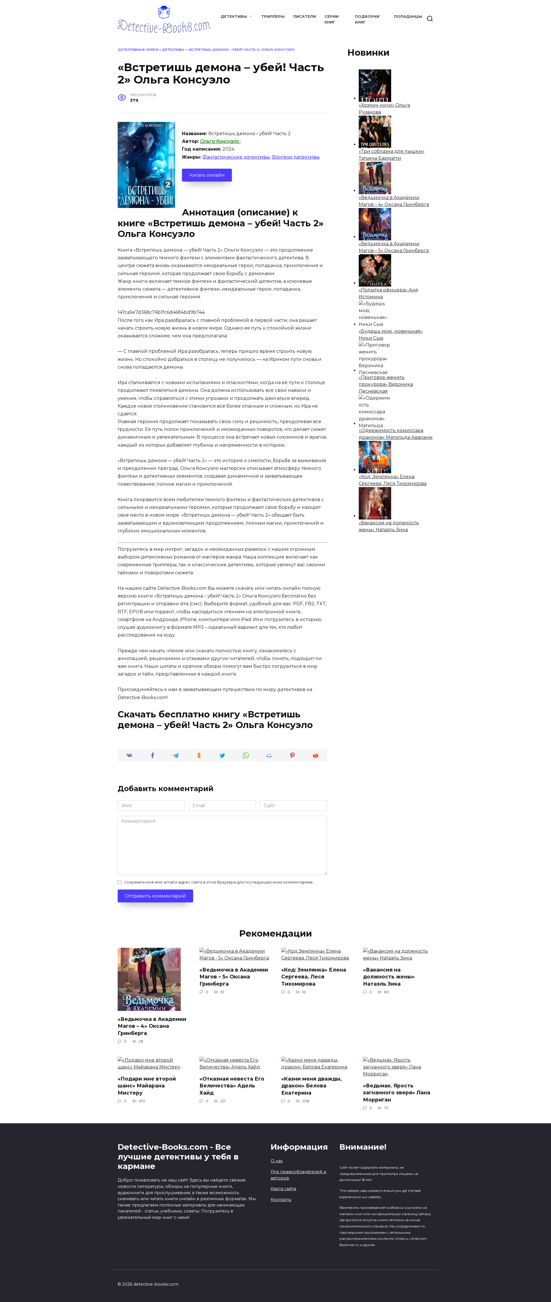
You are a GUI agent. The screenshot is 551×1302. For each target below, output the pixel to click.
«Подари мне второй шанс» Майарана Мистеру (147, 1085)
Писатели (304, 16)
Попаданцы (408, 16)
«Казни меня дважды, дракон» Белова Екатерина (311, 1085)
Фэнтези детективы (296, 157)
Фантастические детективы (236, 157)
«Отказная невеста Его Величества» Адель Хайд (231, 1085)
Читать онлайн (207, 175)
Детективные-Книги (138, 50)
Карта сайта (283, 1188)
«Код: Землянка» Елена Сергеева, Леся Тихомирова (313, 976)
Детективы (234, 16)
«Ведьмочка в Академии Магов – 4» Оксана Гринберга (152, 1026)
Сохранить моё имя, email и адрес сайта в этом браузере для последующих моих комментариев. (218, 882)
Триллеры (273, 16)
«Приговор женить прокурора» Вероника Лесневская (386, 384)
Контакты (281, 1199)
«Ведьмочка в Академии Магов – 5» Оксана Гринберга (233, 976)
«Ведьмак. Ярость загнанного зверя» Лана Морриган (396, 1092)
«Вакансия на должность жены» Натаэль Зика (389, 976)
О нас (277, 1160)
